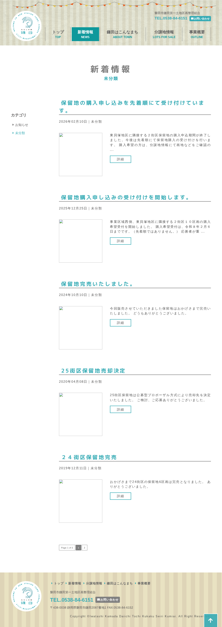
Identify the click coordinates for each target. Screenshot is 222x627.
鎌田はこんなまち (122, 34)
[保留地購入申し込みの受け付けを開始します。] (80, 241)
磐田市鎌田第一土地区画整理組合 (26, 26)
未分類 (96, 121)
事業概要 (197, 34)
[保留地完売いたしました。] (80, 327)
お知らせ (21, 125)
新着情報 (85, 34)
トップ (58, 34)
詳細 (120, 159)
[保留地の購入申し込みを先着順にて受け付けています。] (80, 154)
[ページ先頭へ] (211, 620)
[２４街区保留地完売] (80, 501)
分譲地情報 (164, 34)
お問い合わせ (202, 18)
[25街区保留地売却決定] (80, 414)
